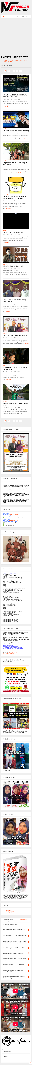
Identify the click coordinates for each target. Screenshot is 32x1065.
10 (20, 70)
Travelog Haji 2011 (10, 911)
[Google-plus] (23, 16)
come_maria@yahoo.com (9, 653)
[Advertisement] (16, 37)
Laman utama (5, 1056)
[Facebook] (26, 16)
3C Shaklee (5, 401)
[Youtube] (17, 16)
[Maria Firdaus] (16, 13)
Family (4, 365)
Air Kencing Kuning (6, 194)
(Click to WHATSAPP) (14, 520)
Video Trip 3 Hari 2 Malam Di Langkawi (15, 335)
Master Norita (9, 910)
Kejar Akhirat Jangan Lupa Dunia (13, 266)
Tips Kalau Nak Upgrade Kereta (13, 232)
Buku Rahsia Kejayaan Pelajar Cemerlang (16, 131)
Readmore (7, 106)
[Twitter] (20, 16)
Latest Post (5, 93)
